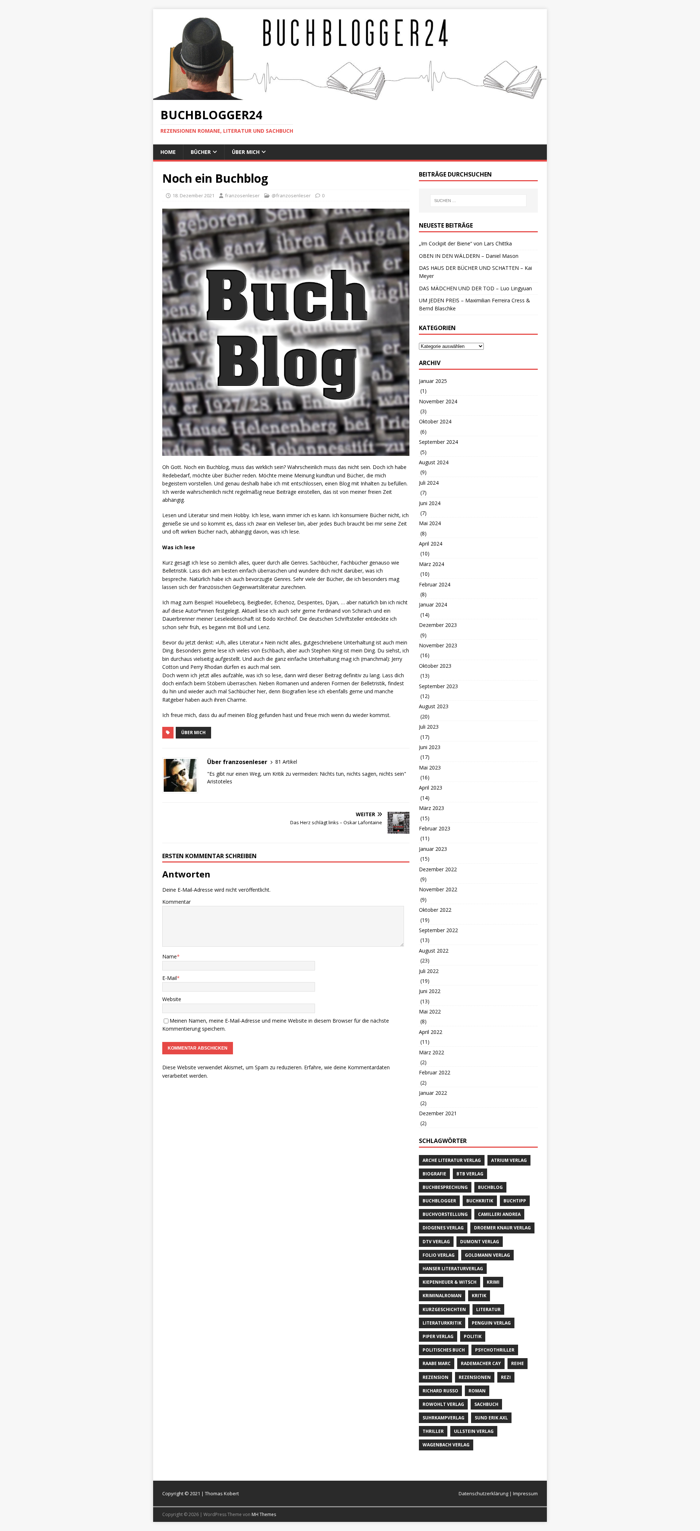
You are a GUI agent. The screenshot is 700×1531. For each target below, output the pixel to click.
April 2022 (430, 1031)
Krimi (493, 1282)
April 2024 (430, 543)
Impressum (525, 1493)
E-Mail (169, 977)
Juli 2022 (429, 971)
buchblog (490, 1187)
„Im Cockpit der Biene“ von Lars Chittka (465, 243)
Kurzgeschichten (444, 1309)
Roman (477, 1391)
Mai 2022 (430, 1011)
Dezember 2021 (438, 1113)
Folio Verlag (439, 1255)
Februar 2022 (434, 1072)
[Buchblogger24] (350, 95)
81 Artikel (286, 761)
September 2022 (438, 930)
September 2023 (438, 686)
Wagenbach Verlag (446, 1445)
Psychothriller (494, 1350)
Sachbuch (486, 1404)
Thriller (433, 1431)
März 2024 (431, 564)
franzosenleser (242, 195)
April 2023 (430, 787)
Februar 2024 (434, 584)
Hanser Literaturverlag (453, 1269)
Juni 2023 (429, 747)
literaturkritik (442, 1323)
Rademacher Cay (481, 1363)
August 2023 (433, 706)
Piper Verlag (438, 1336)
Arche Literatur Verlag (452, 1160)
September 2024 (438, 441)
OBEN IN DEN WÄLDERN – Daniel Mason (468, 255)
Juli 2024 (429, 482)
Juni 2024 (429, 503)
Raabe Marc (437, 1363)
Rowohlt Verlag (443, 1404)
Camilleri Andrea (499, 1214)
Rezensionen (475, 1377)
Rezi (506, 1377)
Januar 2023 (433, 848)
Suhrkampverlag (443, 1418)
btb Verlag (469, 1174)
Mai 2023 (430, 767)
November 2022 (438, 889)
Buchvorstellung (445, 1214)
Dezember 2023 (438, 624)
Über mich (246, 151)
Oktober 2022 (435, 909)
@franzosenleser (291, 195)
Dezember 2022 (438, 869)
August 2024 (433, 462)
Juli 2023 (429, 726)
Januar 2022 (433, 1092)
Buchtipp (514, 1201)
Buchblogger (439, 1201)
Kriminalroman (442, 1295)
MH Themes (264, 1514)
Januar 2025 (433, 380)
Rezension (435, 1377)
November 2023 (438, 645)
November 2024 (438, 401)
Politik (473, 1336)
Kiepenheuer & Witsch (450, 1282)
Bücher (201, 151)
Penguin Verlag (491, 1323)
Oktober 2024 (435, 421)
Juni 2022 (429, 991)
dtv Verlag (436, 1242)
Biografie (434, 1174)
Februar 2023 (434, 828)
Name (169, 956)
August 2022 (433, 950)
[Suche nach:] (478, 200)
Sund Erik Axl (491, 1418)
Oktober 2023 (435, 665)
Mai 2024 (430, 523)
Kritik (479, 1295)
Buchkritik (479, 1201)
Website (171, 999)
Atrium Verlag (509, 1160)
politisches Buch (444, 1350)
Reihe (517, 1363)
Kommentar (176, 901)
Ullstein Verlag (474, 1431)
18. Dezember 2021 (193, 195)
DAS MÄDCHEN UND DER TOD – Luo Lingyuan (475, 288)
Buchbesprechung (445, 1187)
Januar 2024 (433, 604)
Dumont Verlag (479, 1242)
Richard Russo (440, 1391)
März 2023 (431, 808)
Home (168, 151)
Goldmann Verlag (487, 1255)
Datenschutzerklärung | (486, 1493)
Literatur (488, 1309)
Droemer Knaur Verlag (502, 1228)
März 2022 (431, 1052)
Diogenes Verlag (443, 1228)
